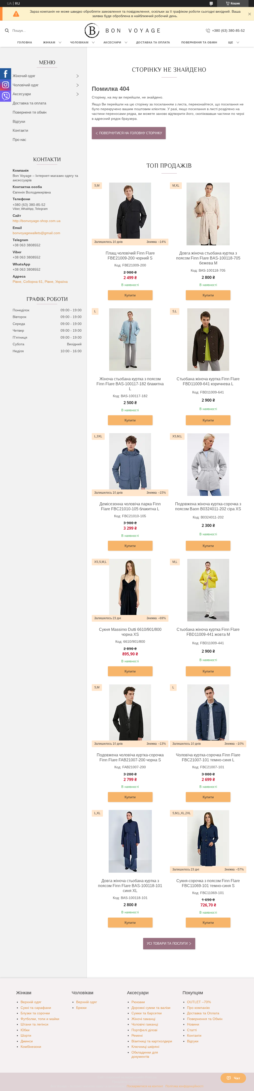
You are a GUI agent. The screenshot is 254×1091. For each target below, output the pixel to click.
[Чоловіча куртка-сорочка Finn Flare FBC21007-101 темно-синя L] (208, 715)
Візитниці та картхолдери (151, 1041)
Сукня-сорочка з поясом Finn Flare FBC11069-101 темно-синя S (208, 883)
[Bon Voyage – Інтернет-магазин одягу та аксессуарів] (92, 30)
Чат (237, 1078)
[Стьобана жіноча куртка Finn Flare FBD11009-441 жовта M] (208, 590)
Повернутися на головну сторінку (130, 133)
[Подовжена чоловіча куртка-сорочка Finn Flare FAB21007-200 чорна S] (130, 715)
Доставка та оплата (29, 103)
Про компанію (198, 1008)
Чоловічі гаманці (144, 1024)
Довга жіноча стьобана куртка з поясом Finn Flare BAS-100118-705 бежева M (208, 258)
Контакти (20, 130)
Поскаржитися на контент (145, 1086)
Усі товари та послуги (167, 943)
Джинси (27, 1041)
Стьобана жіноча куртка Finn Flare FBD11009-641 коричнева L (208, 381)
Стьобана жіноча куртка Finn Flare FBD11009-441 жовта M (208, 632)
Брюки (81, 1008)
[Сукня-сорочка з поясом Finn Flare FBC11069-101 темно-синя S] (208, 841)
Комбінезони (31, 1047)
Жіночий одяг (24, 76)
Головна (24, 42)
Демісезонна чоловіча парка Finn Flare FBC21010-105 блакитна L (130, 506)
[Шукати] (6, 30)
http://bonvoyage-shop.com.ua (37, 221)
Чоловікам (79, 42)
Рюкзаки (138, 1002)
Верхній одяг (31, 1002)
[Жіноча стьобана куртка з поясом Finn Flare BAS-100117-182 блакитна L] (130, 339)
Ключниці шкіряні (145, 1047)
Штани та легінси (34, 1024)
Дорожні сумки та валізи (150, 1008)
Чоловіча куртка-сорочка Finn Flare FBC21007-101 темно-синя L (208, 757)
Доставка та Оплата (153, 42)
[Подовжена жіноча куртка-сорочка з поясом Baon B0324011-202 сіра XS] (208, 464)
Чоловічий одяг (25, 85)
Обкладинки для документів (144, 1054)
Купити (130, 295)
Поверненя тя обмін (29, 112)
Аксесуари (112, 42)
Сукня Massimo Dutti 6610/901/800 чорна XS (130, 632)
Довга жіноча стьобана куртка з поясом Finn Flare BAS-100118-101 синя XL (130, 886)
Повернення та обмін (199, 42)
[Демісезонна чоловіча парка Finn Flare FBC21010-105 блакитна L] (130, 464)
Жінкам (49, 42)
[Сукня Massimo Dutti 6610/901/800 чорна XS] (130, 590)
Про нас (19, 139)
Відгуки (19, 121)
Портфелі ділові (144, 1030)
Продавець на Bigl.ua (127, 1082)
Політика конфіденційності (184, 1086)
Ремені (137, 1035)
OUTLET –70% (199, 1002)
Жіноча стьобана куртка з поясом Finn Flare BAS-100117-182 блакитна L (130, 384)
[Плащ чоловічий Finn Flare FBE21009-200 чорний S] (130, 213)
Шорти (26, 1035)
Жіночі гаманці (143, 1019)
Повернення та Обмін (204, 1019)
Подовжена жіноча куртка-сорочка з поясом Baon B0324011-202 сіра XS (208, 506)
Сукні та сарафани (36, 1008)
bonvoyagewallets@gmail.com (36, 233)
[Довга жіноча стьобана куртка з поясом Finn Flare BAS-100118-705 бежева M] (208, 213)
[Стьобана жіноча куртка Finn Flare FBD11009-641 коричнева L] (208, 339)
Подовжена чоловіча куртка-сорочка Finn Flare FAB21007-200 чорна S (130, 757)
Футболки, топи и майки (40, 1019)
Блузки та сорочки (35, 1013)
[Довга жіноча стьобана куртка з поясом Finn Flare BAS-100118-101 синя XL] (130, 841)
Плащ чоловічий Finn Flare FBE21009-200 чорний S (130, 255)
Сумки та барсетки (146, 1013)
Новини (193, 1024)
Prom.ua (151, 1077)
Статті (192, 1030)
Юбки (25, 1030)
